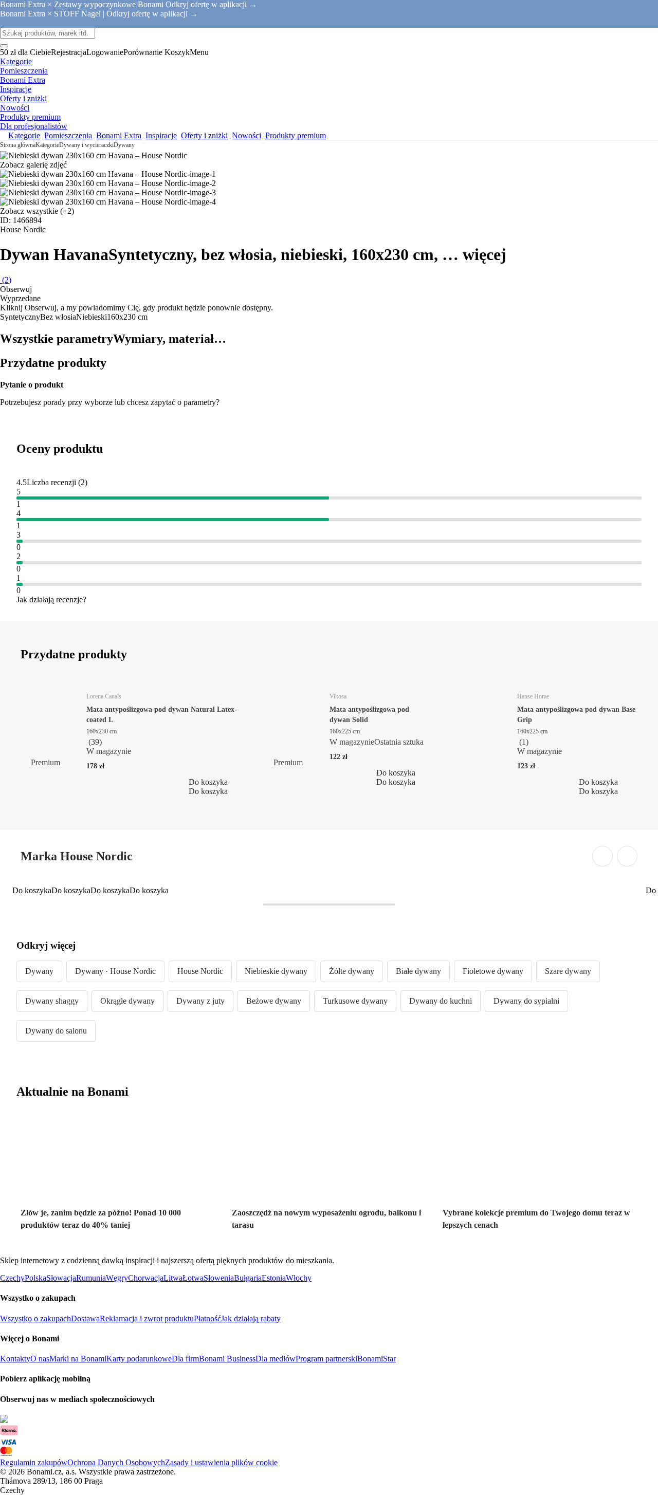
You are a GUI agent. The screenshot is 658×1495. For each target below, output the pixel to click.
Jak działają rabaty (251, 1318)
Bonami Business (227, 1358)
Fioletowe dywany (493, 971)
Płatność (207, 1318)
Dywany (124, 145)
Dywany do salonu (56, 1030)
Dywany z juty (200, 1000)
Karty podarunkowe (139, 1358)
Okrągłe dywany (127, 1000)
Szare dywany (568, 971)
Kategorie (47, 145)
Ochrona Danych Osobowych (116, 1462)
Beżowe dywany (273, 1000)
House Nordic (200, 971)
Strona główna (17, 145)
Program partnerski (326, 1358)
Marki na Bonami (77, 1358)
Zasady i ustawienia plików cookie (221, 1462)
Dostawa (85, 1318)
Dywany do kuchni (440, 1000)
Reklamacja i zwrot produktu (147, 1318)
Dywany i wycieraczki (86, 145)
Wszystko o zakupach (35, 1318)
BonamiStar (376, 1358)
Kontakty (15, 1358)
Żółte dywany (351, 971)
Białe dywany (418, 971)
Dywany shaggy (52, 1000)
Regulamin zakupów (33, 1462)
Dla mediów (275, 1358)
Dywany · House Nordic (115, 971)
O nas (39, 1358)
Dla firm (185, 1358)
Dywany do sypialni (526, 1000)
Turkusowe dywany (355, 1000)
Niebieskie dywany (276, 971)
